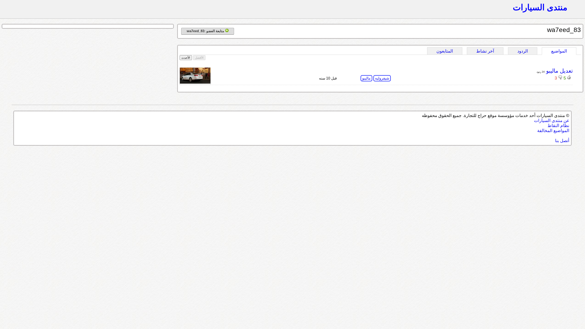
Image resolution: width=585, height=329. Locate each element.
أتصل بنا (562, 140)
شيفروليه (382, 78)
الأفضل (199, 57)
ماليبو (366, 78)
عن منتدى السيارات (551, 120)
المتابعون (444, 51)
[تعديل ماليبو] (195, 82)
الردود (522, 51)
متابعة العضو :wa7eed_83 (206, 31)
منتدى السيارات (540, 7)
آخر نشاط (485, 51)
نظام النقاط (558, 125)
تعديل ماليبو (559, 71)
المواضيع (559, 51)
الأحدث (185, 57)
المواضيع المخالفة (553, 130)
